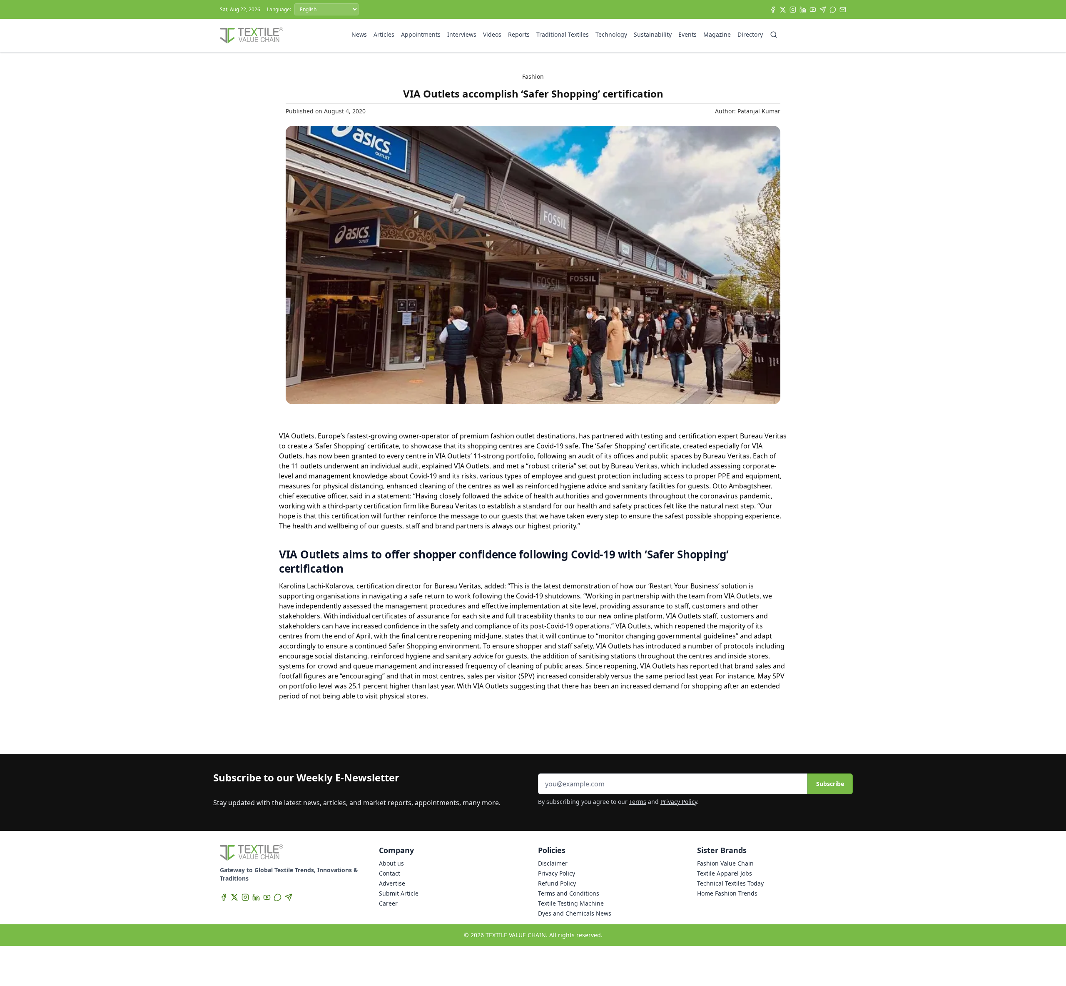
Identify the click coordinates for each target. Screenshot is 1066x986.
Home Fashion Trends (727, 893)
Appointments (421, 34)
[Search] (774, 34)
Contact (389, 873)
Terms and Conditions (568, 893)
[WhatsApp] (832, 9)
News (359, 34)
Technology (611, 34)
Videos (492, 34)
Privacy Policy (678, 802)
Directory (750, 34)
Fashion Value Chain (725, 863)
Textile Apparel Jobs (724, 873)
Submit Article (398, 893)
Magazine (717, 34)
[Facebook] (773, 9)
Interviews (461, 34)
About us (391, 863)
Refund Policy (557, 883)
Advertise (392, 883)
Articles (384, 34)
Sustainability (653, 34)
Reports (519, 34)
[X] (783, 9)
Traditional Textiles (562, 34)
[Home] (251, 35)
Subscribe (830, 784)
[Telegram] (822, 9)
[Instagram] (793, 9)
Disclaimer (553, 863)
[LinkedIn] (803, 9)
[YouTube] (812, 9)
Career (388, 903)
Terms (637, 802)
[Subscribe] (842, 9)
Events (687, 34)
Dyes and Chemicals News (574, 913)
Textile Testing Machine (571, 903)
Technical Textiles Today (730, 883)
